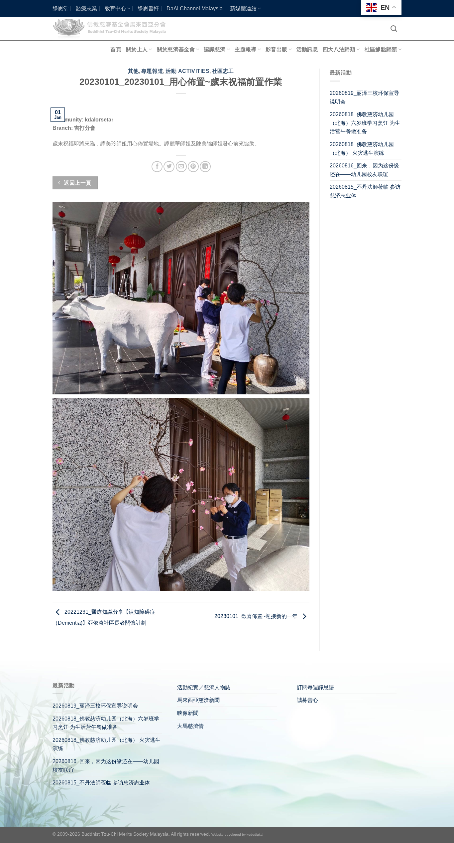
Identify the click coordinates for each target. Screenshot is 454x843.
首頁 (115, 49)
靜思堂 (60, 8)
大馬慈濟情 (190, 726)
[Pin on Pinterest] (193, 166)
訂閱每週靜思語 (315, 687)
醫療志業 (86, 8)
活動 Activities (187, 71)
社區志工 (223, 71)
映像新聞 (187, 713)
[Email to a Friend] (181, 166)
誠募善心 (307, 700)
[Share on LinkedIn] (205, 166)
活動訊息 (307, 49)
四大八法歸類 (339, 49)
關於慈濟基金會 (176, 49)
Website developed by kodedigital (237, 834)
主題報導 (245, 49)
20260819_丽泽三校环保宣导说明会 (364, 97)
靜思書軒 (148, 8)
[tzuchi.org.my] (112, 28)
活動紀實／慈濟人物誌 (203, 687)
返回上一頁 (76, 183)
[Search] (394, 28)
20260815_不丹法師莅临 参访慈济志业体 (365, 191)
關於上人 (137, 49)
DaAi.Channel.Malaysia (195, 8)
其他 (133, 71)
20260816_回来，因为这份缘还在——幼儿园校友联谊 (364, 170)
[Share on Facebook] (157, 166)
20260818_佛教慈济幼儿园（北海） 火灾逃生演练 (362, 148)
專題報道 (152, 71)
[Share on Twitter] (169, 166)
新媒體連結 (243, 8)
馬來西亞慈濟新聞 (198, 700)
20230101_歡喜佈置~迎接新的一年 (256, 616)
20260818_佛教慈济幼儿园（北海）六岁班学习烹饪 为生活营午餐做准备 (365, 122)
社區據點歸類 (381, 49)
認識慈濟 (214, 49)
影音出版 (276, 49)
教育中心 (115, 8)
